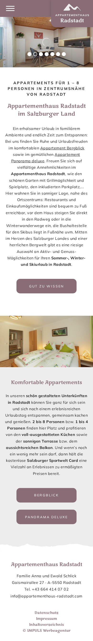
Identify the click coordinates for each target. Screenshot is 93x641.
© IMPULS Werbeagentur (47, 630)
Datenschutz (46, 612)
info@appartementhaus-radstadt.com (46, 595)
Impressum (46, 618)
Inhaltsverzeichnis (46, 624)
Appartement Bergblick (62, 148)
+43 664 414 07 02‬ (50, 589)
